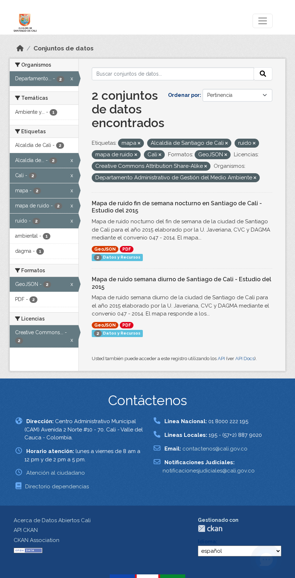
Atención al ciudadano (55, 473)
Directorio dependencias (57, 486)
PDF (126, 249)
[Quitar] (139, 143)
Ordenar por (184, 95)
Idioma (207, 542)
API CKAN (26, 530)
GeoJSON (105, 249)
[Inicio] (20, 48)
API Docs (244, 358)
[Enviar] (263, 73)
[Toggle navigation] (263, 21)
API (221, 358)
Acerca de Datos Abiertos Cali (52, 520)
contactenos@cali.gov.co (215, 448)
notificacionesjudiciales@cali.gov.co (209, 470)
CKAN (210, 528)
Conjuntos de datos (63, 48)
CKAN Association (36, 540)
